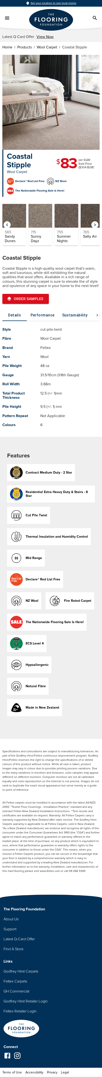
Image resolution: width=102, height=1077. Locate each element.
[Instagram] (17, 1056)
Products (24, 47)
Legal (65, 1072)
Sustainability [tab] (75, 315)
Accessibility (34, 1072)
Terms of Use (12, 1072)
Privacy (52, 1072)
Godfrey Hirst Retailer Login (26, 1001)
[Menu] (7, 18)
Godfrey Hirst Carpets (21, 971)
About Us (11, 919)
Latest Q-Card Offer (19, 939)
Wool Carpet (47, 47)
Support (10, 929)
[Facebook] (7, 1056)
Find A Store (13, 949)
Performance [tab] (43, 315)
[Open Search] (95, 18)
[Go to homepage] (21, 1029)
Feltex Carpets (15, 981)
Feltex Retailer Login (20, 1011)
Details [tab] (14, 315)
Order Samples (29, 299)
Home (7, 47)
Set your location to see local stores (53, 3)
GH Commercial (16, 991)
